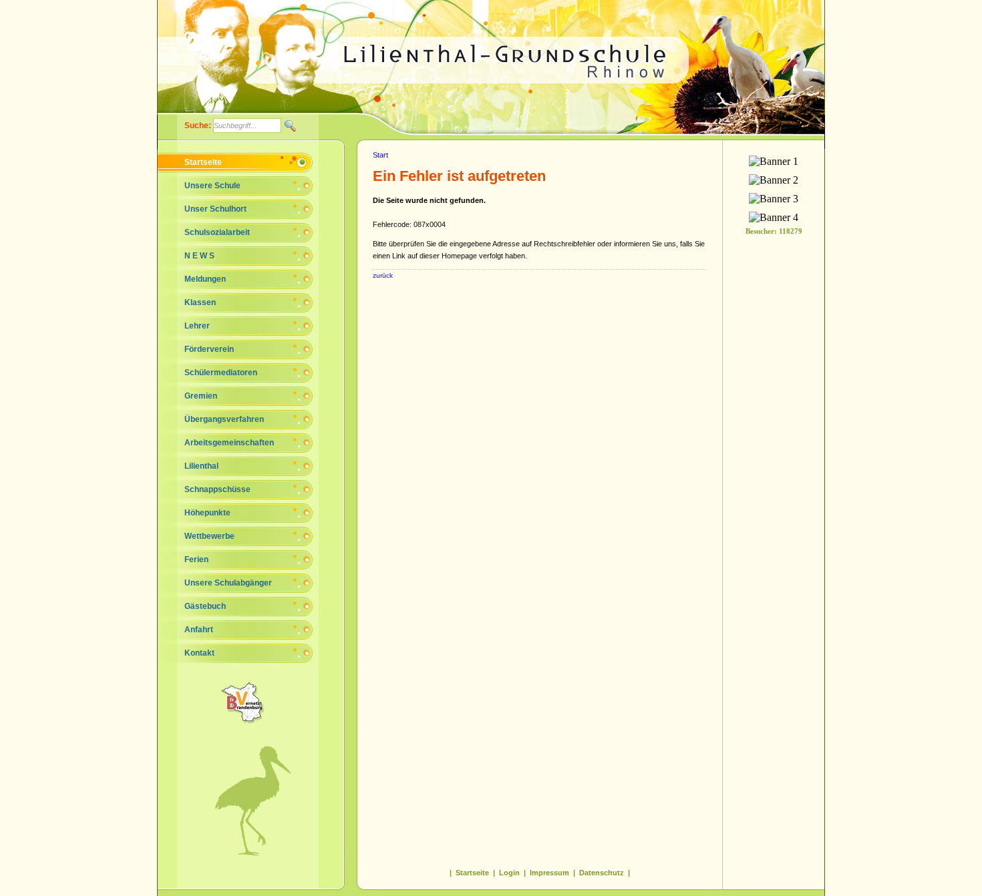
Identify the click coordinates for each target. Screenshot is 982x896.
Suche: (198, 125)
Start (380, 155)
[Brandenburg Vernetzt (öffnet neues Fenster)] (257, 721)
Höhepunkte (207, 512)
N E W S (199, 255)
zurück (383, 275)
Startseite (203, 162)
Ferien (196, 559)
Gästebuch (205, 606)
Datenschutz (601, 873)
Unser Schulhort (215, 209)
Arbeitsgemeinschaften (229, 442)
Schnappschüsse (217, 489)
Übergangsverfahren (224, 419)
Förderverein (209, 349)
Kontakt (199, 653)
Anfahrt (198, 629)
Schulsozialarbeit (217, 232)
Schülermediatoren (220, 372)
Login (509, 873)
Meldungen (205, 279)
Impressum (549, 873)
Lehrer (197, 325)
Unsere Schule (212, 185)
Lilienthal (201, 466)
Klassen (200, 302)
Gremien (200, 396)
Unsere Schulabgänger (228, 583)
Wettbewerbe (209, 536)
